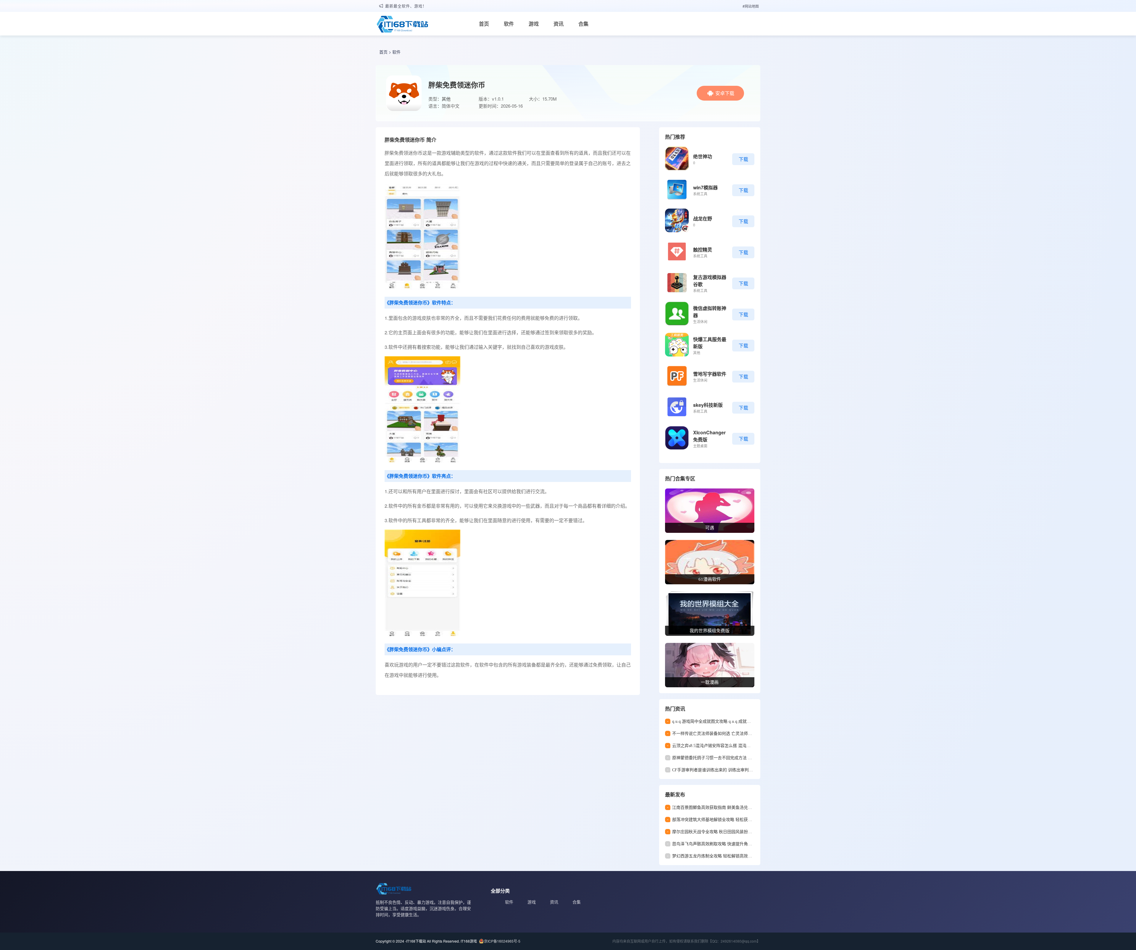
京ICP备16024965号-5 (502, 940)
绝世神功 (702, 156)
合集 (583, 23)
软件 (509, 23)
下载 (743, 159)
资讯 (559, 23)
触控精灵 (702, 249)
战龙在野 (702, 218)
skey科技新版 (708, 404)
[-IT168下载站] (402, 25)
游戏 (534, 23)
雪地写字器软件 (709, 373)
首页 (484, 23)
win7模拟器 (705, 187)
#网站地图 (751, 6)
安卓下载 (724, 93)
